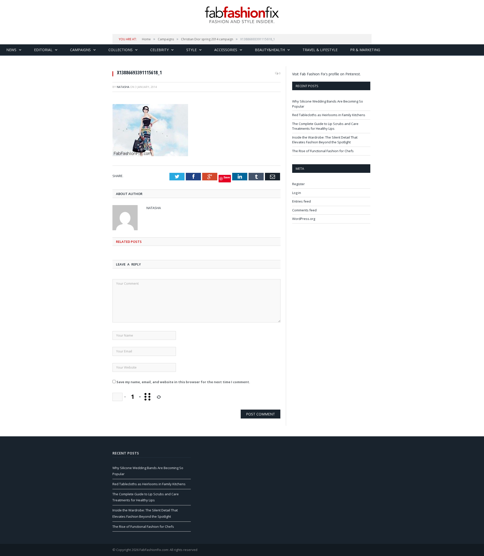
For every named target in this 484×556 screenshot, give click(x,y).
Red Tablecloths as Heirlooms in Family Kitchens (328, 115)
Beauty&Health (270, 49)
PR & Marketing (365, 49)
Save (227, 177)
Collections (120, 49)
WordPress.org (303, 218)
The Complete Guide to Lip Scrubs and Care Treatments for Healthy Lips (325, 126)
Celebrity (159, 49)
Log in (296, 192)
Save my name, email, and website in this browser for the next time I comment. (183, 382)
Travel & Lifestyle (320, 49)
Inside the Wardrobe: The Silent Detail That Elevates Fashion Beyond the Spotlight (324, 140)
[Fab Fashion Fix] (242, 14)
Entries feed (301, 201)
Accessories (225, 49)
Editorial (43, 49)
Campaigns (80, 49)
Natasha (123, 87)
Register (298, 184)
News (11, 49)
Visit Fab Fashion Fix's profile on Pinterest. (326, 74)
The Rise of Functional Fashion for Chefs (323, 151)
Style (191, 49)
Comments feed (304, 210)
